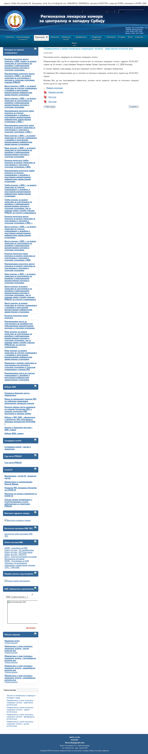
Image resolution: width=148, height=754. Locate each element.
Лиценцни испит (12, 641)
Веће (79, 12)
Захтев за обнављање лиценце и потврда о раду (21, 696)
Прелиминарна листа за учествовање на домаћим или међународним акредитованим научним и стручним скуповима (19, 324)
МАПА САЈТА (75, 737)
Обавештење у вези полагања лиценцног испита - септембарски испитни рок (20, 658)
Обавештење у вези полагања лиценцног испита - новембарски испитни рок (19, 678)
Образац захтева (55, 92)
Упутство (52, 97)
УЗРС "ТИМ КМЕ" (12, 567)
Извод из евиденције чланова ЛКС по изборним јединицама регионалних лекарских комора (20, 401)
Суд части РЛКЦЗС (13, 463)
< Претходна (49, 107)
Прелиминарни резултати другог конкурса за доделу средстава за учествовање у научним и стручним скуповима (19, 267)
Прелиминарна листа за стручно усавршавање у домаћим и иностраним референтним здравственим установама (19, 376)
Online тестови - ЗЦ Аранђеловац (19, 550)
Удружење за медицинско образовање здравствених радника (19, 564)
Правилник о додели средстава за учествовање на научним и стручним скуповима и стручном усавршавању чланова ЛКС (20, 366)
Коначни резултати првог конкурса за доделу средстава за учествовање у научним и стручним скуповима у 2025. (19, 257)
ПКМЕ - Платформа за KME (16, 561)
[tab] (36, 49)
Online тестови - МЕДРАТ (15, 554)
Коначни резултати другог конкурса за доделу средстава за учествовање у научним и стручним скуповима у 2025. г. (19, 219)
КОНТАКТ (74, 740)
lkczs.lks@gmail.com (74, 743)
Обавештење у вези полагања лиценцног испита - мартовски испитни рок (20, 702)
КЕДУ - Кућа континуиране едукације (20, 557)
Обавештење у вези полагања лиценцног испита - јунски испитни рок (18, 648)
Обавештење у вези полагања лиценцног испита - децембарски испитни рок (19, 668)
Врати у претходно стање (95, 12)
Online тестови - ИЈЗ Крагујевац (18, 552)
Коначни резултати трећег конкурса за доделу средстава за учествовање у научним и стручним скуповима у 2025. (19, 163)
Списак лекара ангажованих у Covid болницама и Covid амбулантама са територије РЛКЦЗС (18, 503)
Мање (111, 12)
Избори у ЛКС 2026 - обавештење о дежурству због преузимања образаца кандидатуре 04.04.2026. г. (20, 420)
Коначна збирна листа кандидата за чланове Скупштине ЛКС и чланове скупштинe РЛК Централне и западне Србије (19, 410)
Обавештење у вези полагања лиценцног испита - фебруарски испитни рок (20, 717)
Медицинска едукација (14, 559)
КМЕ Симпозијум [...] (17, 597)
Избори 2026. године (13, 433)
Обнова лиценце (11, 643)
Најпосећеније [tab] (10, 690)
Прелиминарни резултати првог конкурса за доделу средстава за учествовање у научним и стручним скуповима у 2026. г (19, 128)
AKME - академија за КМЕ (16, 548)
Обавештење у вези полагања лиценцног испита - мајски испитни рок (20, 709)
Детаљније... (31, 628)
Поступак (52, 102)
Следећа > (133, 107)
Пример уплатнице (54, 88)
